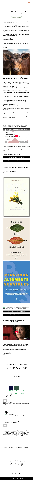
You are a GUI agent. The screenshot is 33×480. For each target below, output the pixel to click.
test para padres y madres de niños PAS (16, 160)
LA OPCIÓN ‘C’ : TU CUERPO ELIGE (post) (16, 311)
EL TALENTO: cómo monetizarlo (22, 392)
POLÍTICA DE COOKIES (16, 453)
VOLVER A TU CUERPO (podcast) (16, 314)
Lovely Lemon (21, 478)
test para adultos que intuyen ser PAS (16, 157)
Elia (5, 414)
